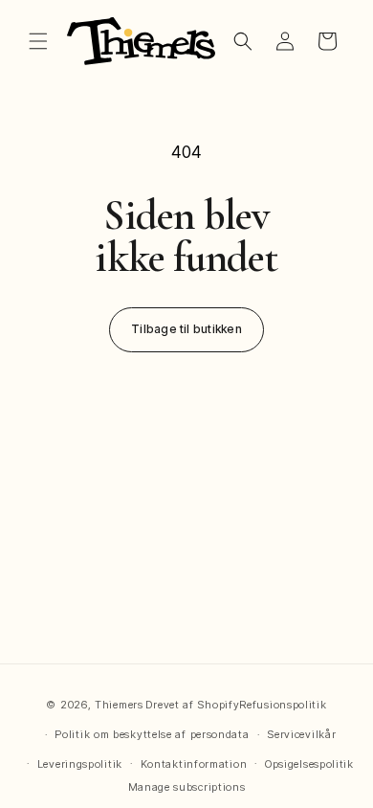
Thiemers (119, 704)
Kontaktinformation (194, 764)
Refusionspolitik (282, 704)
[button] (38, 41)
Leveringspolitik (79, 764)
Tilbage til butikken (186, 329)
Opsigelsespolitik (309, 764)
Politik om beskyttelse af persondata (152, 734)
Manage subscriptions (187, 787)
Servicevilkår (301, 734)
